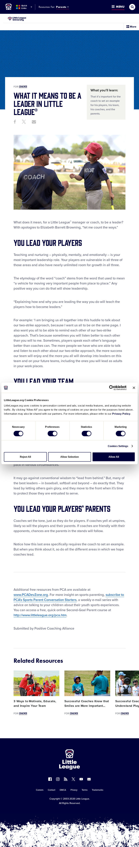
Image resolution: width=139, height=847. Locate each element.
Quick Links (24, 6)
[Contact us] (89, 779)
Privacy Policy (121, 413)
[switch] (52, 433)
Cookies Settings (118, 446)
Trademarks (97, 790)
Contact (51, 790)
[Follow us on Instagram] (57, 779)
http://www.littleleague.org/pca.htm (40, 615)
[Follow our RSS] (65, 779)
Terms (84, 790)
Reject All (25, 456)
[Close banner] (134, 388)
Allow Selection (69, 456)
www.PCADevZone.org (31, 595)
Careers (39, 790)
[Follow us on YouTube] (81, 779)
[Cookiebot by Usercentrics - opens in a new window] (111, 387)
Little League (82, 798)
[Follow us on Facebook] (50, 779)
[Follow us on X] (73, 779)
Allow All (113, 456)
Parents (61, 7)
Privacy (74, 790)
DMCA (63, 790)
